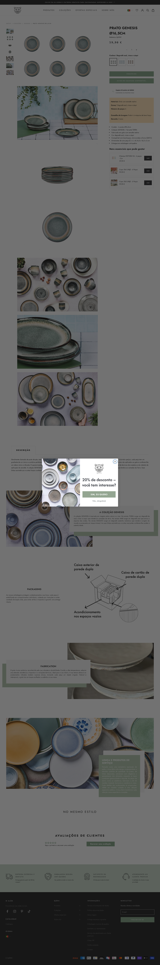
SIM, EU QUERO (99, 494)
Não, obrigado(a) (99, 501)
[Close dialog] (115, 461)
